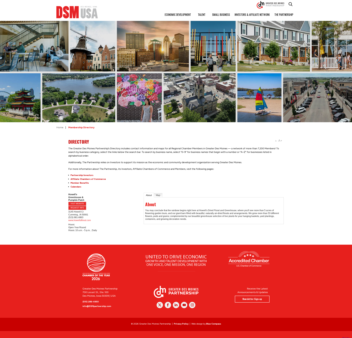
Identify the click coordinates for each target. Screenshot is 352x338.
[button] (290, 4)
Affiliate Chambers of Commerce (88, 179)
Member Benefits (80, 183)
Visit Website (77, 204)
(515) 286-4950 (90, 301)
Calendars (76, 186)
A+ (280, 140)
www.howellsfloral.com (79, 220)
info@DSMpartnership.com (96, 306)
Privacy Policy (181, 323)
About (149, 195)
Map (158, 195)
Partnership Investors (82, 175)
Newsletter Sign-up (252, 299)
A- (276, 141)
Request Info (77, 208)
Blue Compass (213, 323)
